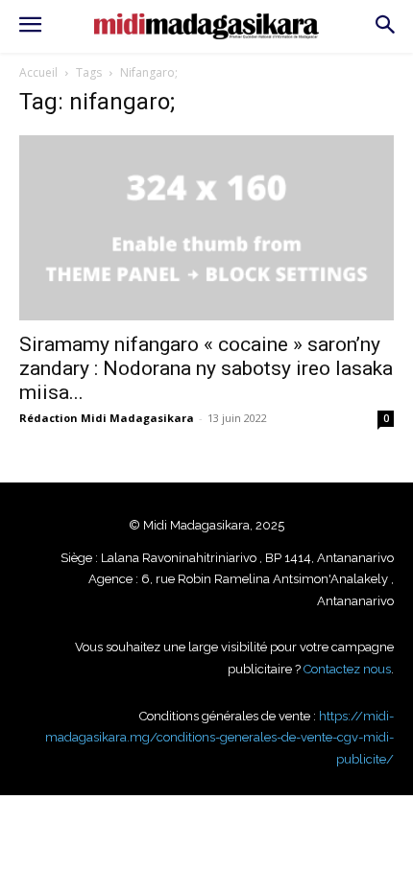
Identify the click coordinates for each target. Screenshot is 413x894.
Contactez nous (347, 669)
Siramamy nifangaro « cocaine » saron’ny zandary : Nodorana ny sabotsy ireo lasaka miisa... (206, 368)
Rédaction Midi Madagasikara (106, 418)
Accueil (38, 72)
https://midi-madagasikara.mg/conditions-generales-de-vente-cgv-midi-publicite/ (219, 737)
